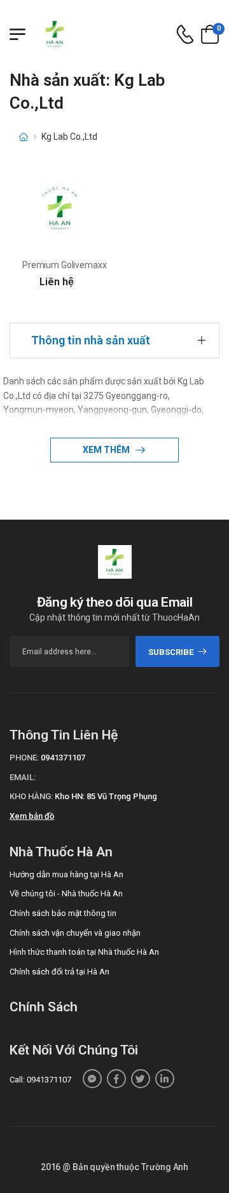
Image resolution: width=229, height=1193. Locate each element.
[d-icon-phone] (185, 34)
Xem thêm (107, 450)
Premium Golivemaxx (64, 265)
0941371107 (63, 757)
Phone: (24, 757)
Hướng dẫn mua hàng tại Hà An (66, 874)
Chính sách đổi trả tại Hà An (59, 971)
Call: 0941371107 (40, 1079)
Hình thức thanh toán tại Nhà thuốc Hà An (84, 952)
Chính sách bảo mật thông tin (63, 913)
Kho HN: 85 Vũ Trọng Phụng (106, 796)
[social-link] (92, 1078)
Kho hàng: (31, 796)
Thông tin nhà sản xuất (90, 340)
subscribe (170, 652)
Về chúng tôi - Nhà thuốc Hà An (66, 893)
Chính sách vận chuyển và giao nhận (75, 933)
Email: (23, 777)
